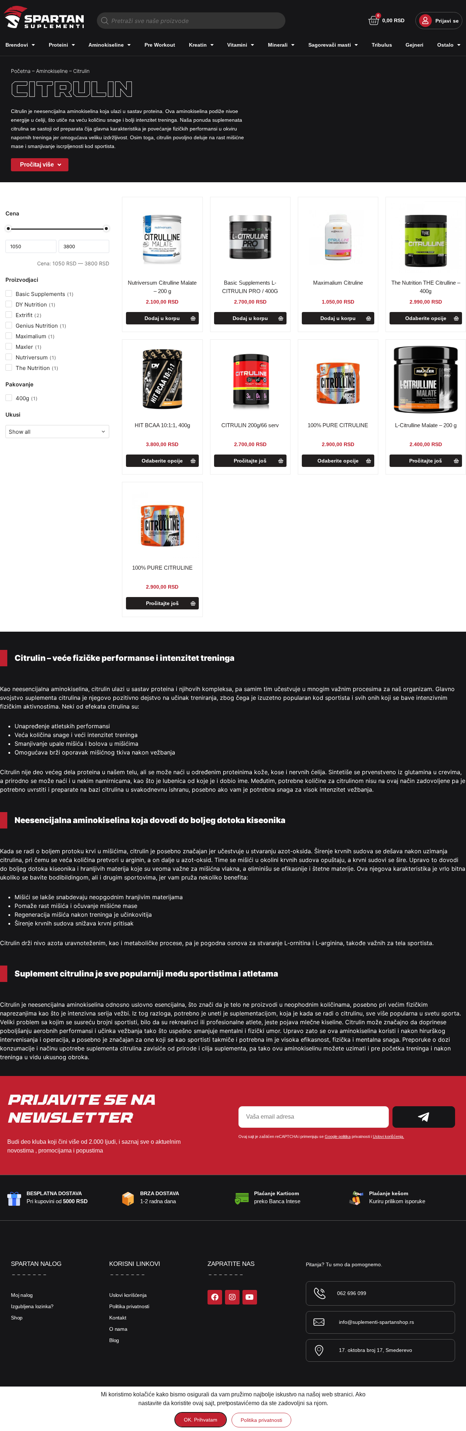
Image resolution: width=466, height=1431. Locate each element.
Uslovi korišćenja (128, 1295)
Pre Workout (160, 45)
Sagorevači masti (329, 45)
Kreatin (198, 45)
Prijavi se (447, 21)
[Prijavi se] (425, 20)
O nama (118, 1329)
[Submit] (423, 1117)
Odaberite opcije (425, 318)
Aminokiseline (106, 45)
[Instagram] (232, 1297)
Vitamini (237, 45)
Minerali (278, 45)
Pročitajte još (250, 461)
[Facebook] (215, 1297)
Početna (21, 71)
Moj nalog (22, 1295)
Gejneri (414, 45)
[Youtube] (249, 1297)
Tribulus (382, 45)
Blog (114, 1340)
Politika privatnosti (129, 1306)
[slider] (8, 228)
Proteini (58, 45)
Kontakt (117, 1318)
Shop (17, 1318)
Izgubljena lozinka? (32, 1306)
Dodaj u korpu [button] (162, 318)
